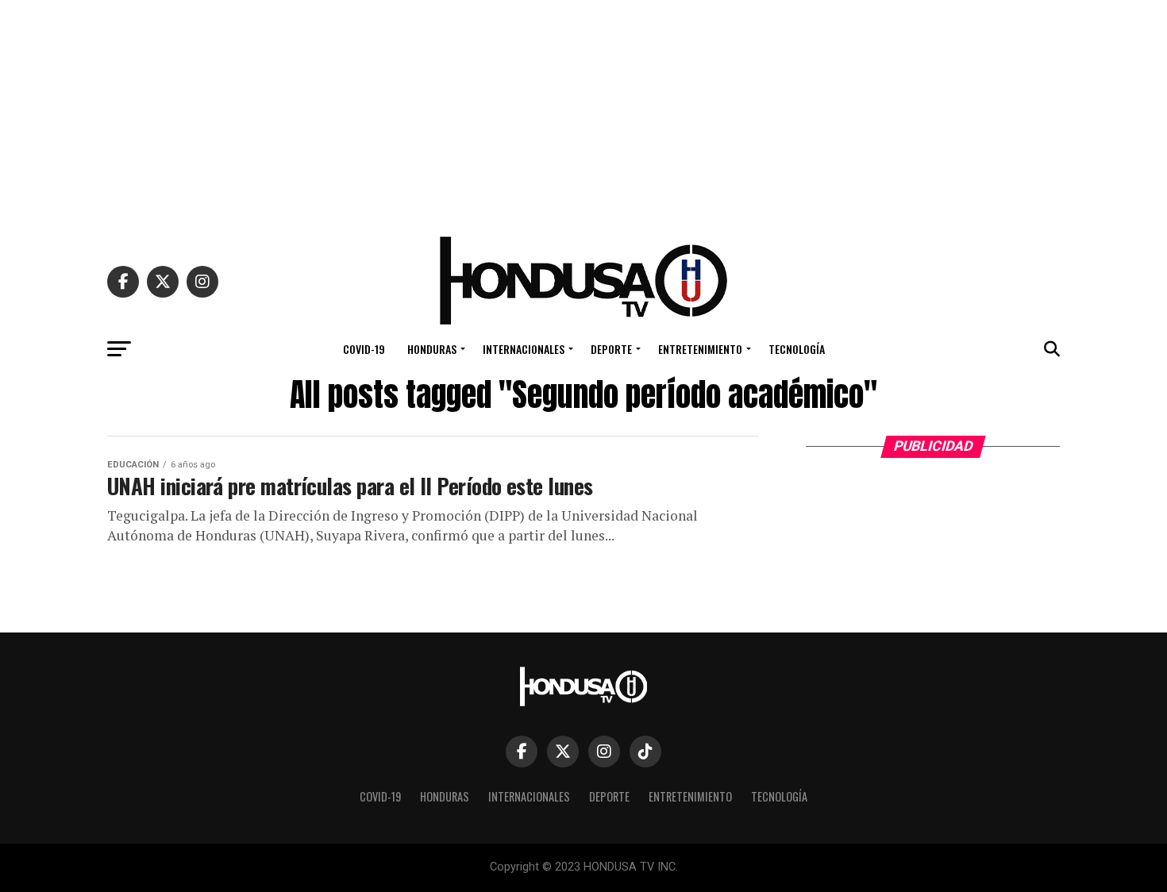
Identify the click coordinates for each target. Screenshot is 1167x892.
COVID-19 (364, 348)
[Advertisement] (583, 111)
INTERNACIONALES (523, 348)
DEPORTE (611, 348)
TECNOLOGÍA (796, 348)
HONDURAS (431, 348)
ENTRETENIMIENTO (700, 348)
